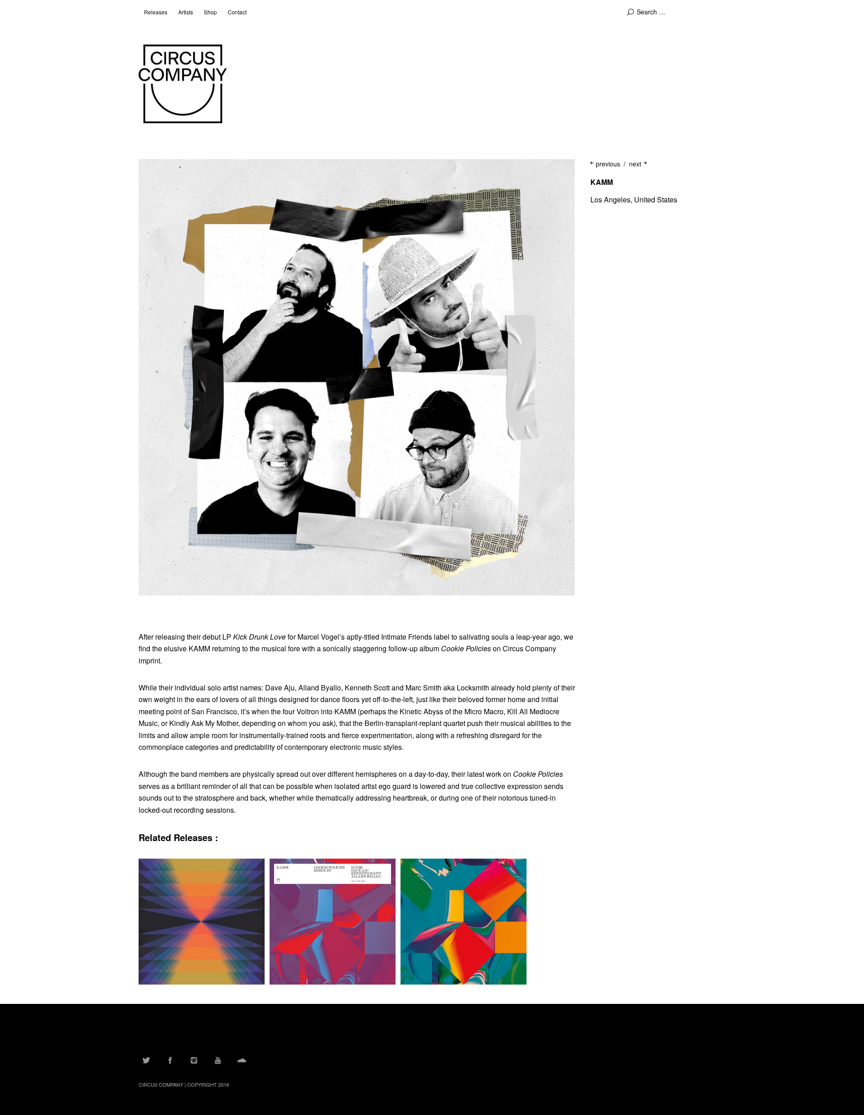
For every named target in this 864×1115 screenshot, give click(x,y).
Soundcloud (241, 1060)
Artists (185, 12)
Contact (237, 12)
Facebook (170, 1060)
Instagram (194, 1060)
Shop (210, 12)
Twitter (146, 1060)
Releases (155, 12)
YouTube (218, 1060)
